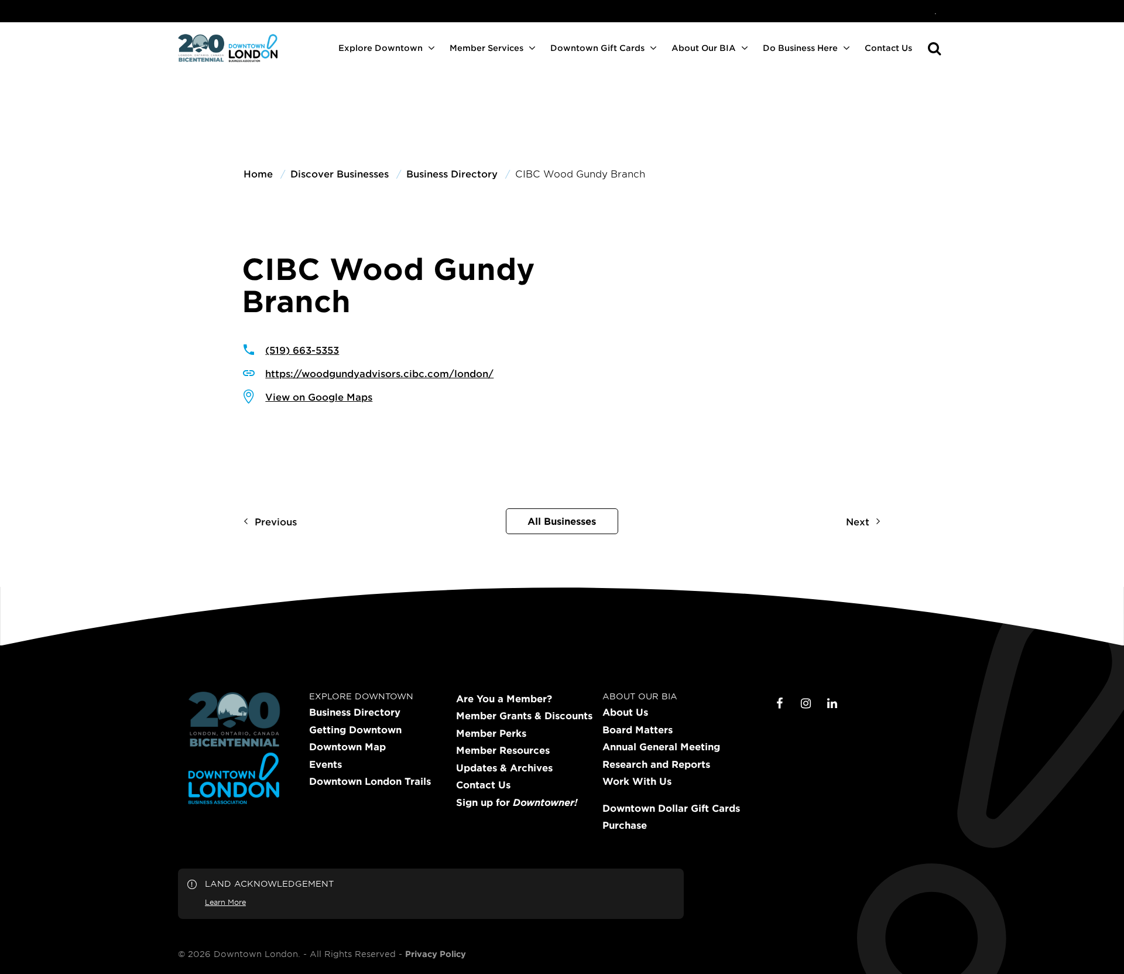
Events (325, 764)
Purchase (624, 825)
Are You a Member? (504, 698)
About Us (625, 712)
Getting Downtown (355, 729)
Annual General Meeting (661, 746)
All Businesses (561, 521)
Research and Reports (656, 764)
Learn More (225, 902)
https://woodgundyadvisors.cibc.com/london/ (379, 373)
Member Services (486, 48)
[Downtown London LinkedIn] (832, 703)
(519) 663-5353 (302, 350)
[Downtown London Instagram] (806, 703)
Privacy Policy (435, 954)
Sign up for (516, 802)
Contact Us (888, 48)
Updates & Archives (504, 768)
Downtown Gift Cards (597, 48)
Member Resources (503, 750)
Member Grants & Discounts (524, 715)
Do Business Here (800, 48)
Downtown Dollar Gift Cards (671, 808)
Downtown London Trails (370, 781)
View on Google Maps (318, 396)
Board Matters (637, 729)
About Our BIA (703, 48)
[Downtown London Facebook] (779, 703)
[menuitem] (935, 11)
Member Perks (491, 733)
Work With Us (636, 781)
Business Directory (354, 712)
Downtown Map (347, 746)
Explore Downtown (380, 48)
